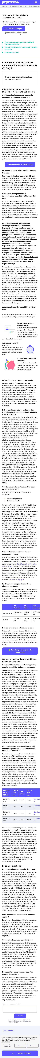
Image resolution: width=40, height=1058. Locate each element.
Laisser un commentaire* (11, 1004)
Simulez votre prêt (15, 29)
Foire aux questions (12, 52)
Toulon (11, 580)
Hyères (9, 566)
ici (26, 688)
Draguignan (20, 580)
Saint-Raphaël (22, 564)
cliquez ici (15, 1022)
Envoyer (20, 1016)
